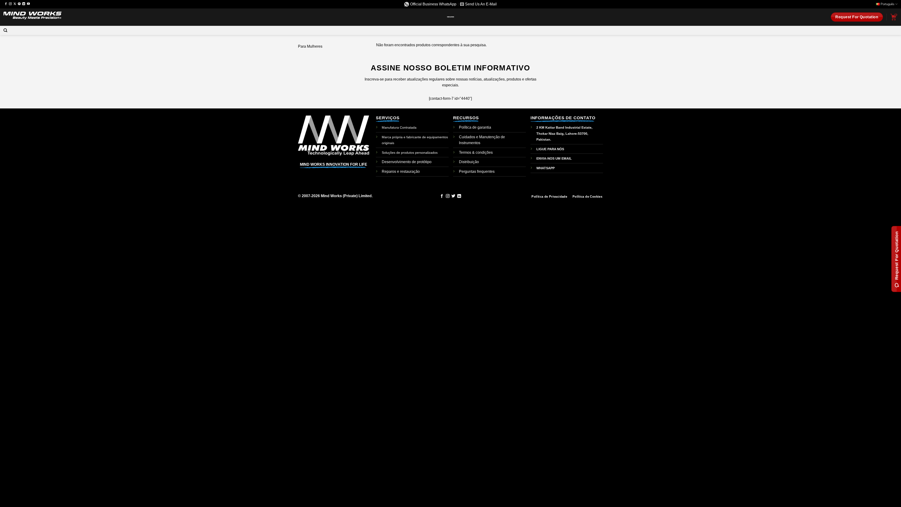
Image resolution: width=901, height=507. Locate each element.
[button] (5, 30)
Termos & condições (476, 152)
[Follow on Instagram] (10, 4)
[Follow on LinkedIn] (23, 4)
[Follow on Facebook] (5, 4)
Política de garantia (475, 127)
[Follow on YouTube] (28, 4)
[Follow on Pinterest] (19, 4)
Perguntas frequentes (477, 171)
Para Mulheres (310, 46)
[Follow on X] (14, 4)
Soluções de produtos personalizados (410, 152)
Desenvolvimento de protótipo (406, 162)
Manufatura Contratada (399, 127)
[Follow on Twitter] (453, 196)
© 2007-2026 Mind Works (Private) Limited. (335, 196)
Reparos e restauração (401, 171)
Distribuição (469, 162)
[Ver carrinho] (893, 17)
